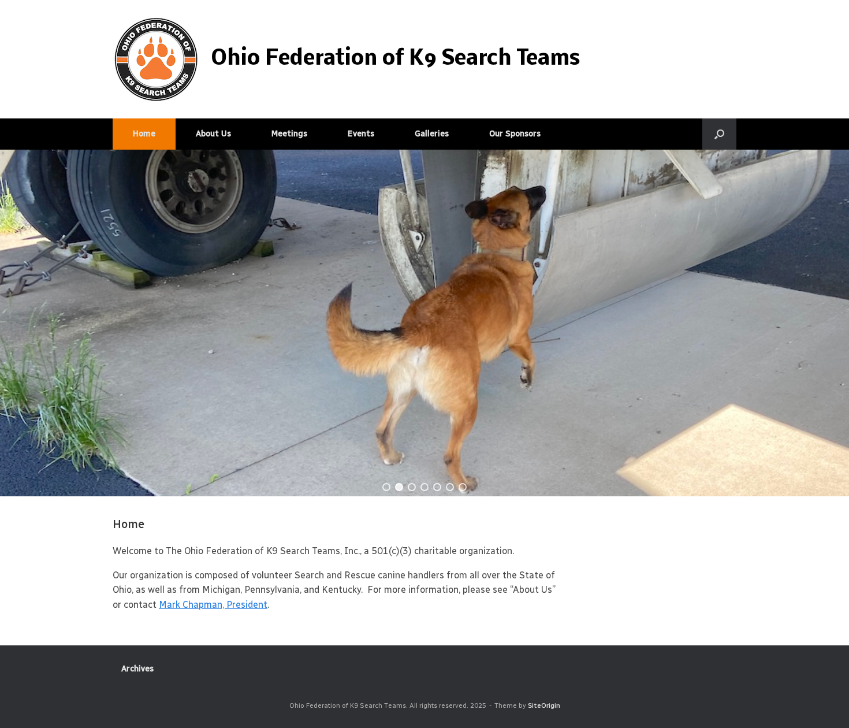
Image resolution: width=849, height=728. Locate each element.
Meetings (289, 134)
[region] (424, 323)
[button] (719, 134)
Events (361, 134)
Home (144, 134)
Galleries (432, 134)
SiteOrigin (544, 705)
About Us (213, 134)
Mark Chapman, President (213, 604)
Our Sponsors (515, 134)
